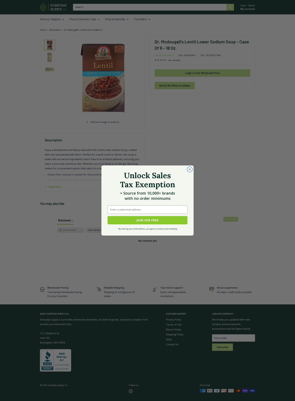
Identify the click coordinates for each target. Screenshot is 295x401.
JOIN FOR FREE (147, 220)
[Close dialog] (189, 169)
